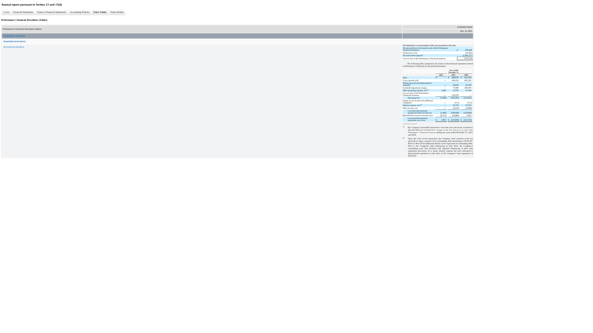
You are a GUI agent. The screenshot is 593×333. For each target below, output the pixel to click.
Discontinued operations (14, 47)
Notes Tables (100, 12)
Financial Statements (23, 12)
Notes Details (117, 12)
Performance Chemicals (14, 36)
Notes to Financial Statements (51, 12)
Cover (6, 12)
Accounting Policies (79, 12)
